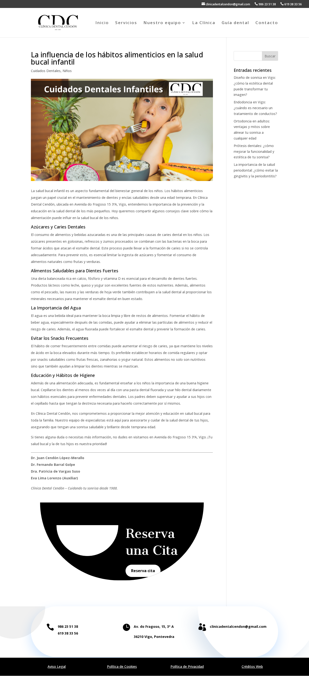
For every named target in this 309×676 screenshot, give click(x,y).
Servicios (126, 23)
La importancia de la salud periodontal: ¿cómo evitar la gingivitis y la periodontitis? (256, 170)
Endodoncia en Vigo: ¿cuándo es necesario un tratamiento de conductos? (255, 108)
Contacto (266, 23)
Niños (67, 70)
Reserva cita (143, 570)
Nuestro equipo (162, 23)
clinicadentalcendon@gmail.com (226, 4)
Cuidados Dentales (46, 70)
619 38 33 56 (291, 4)
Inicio (102, 23)
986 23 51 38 (265, 4)
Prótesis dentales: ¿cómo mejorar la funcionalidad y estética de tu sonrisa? (254, 151)
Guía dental (235, 23)
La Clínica (203, 23)
